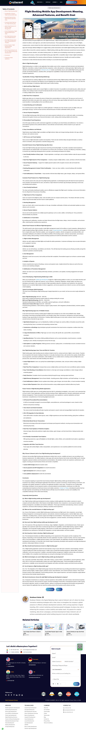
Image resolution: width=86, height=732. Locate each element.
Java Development (29, 722)
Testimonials (46, 715)
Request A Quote (71, 2)
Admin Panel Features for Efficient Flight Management (10, 27)
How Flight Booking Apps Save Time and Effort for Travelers (10, 41)
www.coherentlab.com (68, 712)
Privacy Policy (47, 720)
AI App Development (9, 726)
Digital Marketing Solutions (11, 717)
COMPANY (55, 2)
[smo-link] (6, 694)
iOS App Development (29, 709)
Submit (76, 683)
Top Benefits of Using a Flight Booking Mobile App (11, 14)
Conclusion (7, 55)
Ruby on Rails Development (31, 726)
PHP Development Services (31, 711)
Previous (50, 589)
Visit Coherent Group (11, 700)
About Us (46, 707)
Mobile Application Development (12, 707)
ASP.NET (26, 724)
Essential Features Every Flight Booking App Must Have (10, 18)
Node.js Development (10, 724)
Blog (45, 717)
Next (58, 589)
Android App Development (11, 709)
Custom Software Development (12, 719)
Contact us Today (63, 488)
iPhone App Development (11, 711)
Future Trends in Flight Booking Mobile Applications (10, 46)
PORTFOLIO (48, 2)
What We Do (40, 2)
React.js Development (29, 715)
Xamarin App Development (31, 728)
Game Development (9, 722)
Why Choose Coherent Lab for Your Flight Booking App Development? (11, 51)
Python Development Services (31, 713)
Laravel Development (29, 720)
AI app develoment (57, 230)
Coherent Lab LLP (45, 69)
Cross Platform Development (11, 713)
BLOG (61, 2)
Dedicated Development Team (12, 720)
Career (45, 713)
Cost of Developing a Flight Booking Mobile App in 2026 (11, 32)
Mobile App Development (54, 7)
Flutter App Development (10, 715)
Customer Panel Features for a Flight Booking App (10, 23)
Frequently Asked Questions (9, 58)
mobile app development (42, 279)
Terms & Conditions (48, 722)
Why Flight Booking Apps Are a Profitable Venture (10, 37)
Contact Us (46, 719)
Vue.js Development (29, 719)
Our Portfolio (47, 709)
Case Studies (47, 711)
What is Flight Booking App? (11, 11)
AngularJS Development (30, 717)
